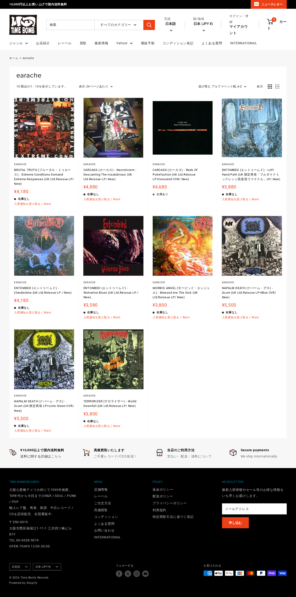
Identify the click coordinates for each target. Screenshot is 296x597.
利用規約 (159, 510)
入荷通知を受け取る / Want (32, 204)
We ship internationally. (259, 456)
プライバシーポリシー (170, 503)
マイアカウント (238, 29)
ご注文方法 (102, 503)
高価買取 (101, 510)
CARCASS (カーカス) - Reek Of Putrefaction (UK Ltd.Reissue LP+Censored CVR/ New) (175, 174)
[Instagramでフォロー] (136, 573)
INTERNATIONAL (243, 43)
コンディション (106, 517)
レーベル (64, 43)
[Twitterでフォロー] (128, 573)
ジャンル (16, 43)
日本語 (16, 566)
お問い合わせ (104, 530)
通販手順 (147, 43)
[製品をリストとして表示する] (277, 86)
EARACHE (20, 164)
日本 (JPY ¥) (43, 566)
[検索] (149, 25)
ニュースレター (272, 4)
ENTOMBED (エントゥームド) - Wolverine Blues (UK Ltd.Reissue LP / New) (111, 292)
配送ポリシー (163, 496)
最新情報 (101, 43)
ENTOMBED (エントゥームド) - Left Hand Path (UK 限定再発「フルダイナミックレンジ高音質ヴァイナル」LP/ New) (251, 174)
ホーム (13, 58)
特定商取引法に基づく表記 (173, 517)
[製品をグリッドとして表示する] (270, 86)
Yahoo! (122, 43)
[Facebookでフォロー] (119, 573)
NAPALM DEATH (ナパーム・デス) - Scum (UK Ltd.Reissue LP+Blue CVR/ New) (249, 292)
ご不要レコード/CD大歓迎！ (116, 456)
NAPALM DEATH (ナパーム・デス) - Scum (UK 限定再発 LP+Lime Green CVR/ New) (44, 406)
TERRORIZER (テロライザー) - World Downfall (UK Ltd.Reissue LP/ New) (110, 404)
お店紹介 (43, 43)
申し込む (235, 523)
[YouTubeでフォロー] (145, 573)
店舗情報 (101, 489)
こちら (56, 456)
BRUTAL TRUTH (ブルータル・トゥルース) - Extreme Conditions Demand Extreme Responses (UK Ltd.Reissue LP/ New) (44, 176)
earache (28, 58)
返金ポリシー (163, 489)
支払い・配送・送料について (189, 456)
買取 (83, 43)
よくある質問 (212, 43)
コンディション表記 (178, 43)
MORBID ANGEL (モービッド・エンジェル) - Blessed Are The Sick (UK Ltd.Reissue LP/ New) (181, 292)
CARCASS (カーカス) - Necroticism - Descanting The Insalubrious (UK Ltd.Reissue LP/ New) (110, 174)
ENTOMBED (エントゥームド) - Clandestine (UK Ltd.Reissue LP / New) (43, 290)
